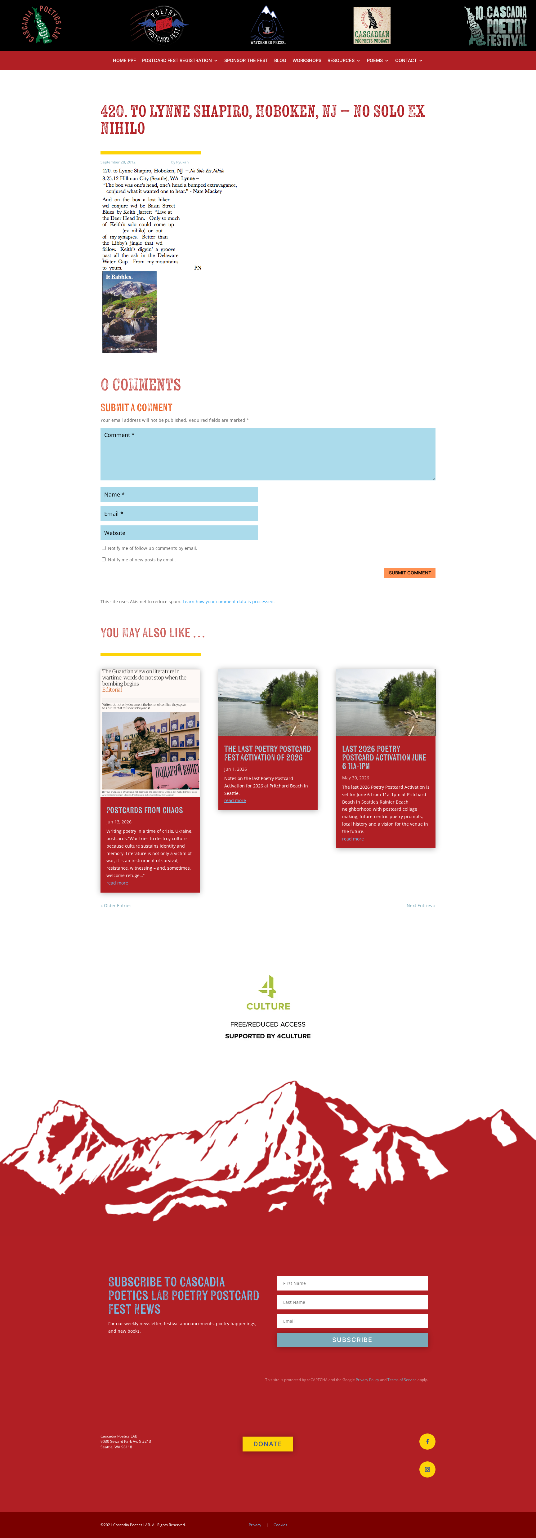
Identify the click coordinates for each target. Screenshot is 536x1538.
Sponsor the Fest (246, 60)
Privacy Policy (367, 1379)
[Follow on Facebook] (427, 1441)
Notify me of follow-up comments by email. (152, 548)
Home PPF (124, 60)
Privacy (255, 1524)
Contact (406, 60)
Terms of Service (402, 1379)
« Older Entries (116, 905)
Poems (375, 60)
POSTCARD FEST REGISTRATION (177, 60)
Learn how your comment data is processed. (229, 601)
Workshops (307, 60)
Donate (267, 1444)
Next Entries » (421, 905)
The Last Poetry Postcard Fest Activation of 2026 (267, 753)
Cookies (280, 1524)
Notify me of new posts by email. (142, 560)
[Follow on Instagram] (427, 1469)
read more (117, 883)
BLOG (280, 60)
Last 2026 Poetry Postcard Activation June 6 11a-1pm (384, 758)
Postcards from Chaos (144, 810)
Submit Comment (410, 572)
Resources (341, 60)
